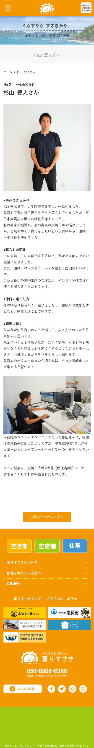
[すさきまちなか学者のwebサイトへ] (24, 637)
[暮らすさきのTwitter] (61, 689)
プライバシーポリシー (63, 599)
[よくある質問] (22, 688)
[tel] (47, 672)
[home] (47, 8)
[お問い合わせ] (83, 689)
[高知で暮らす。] (24, 612)
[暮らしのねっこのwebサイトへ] (24, 625)
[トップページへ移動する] (47, 657)
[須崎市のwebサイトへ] (69, 612)
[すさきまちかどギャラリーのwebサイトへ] (69, 625)
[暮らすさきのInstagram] (72, 689)
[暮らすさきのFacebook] (51, 689)
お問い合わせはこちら (47, 517)
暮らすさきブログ (27, 599)
